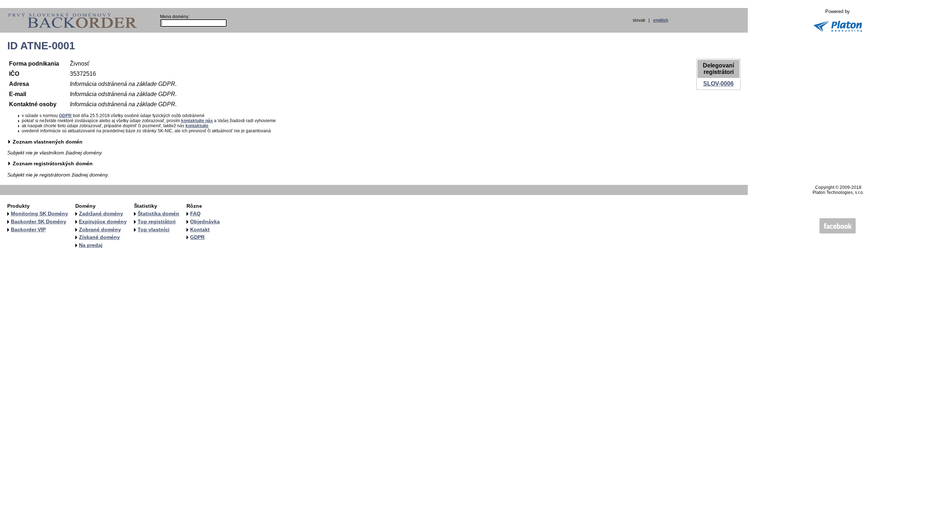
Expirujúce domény (103, 221)
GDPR (65, 115)
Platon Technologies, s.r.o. (838, 192)
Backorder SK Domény (38, 221)
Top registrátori (157, 221)
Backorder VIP (28, 229)
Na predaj (90, 245)
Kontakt (200, 229)
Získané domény (99, 237)
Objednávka (205, 221)
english (660, 20)
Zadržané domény (101, 213)
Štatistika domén (158, 213)
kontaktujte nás (197, 120)
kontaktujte (197, 125)
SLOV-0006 (718, 83)
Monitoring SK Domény (39, 213)
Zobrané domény (100, 229)
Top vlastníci (153, 229)
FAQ (195, 213)
